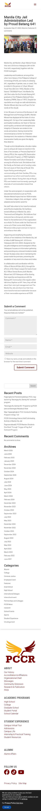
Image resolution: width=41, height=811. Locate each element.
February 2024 (9, 499)
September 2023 (10, 514)
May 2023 (7, 520)
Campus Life (9, 731)
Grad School (8, 587)
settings (24, 799)
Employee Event (10, 580)
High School (8, 590)
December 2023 (10, 503)
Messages (8, 681)
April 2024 (7, 492)
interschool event (10, 597)
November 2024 (10, 468)
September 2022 (10, 534)
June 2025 (8, 454)
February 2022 (9, 556)
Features (31, 28)
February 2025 (9, 457)
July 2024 (7, 482)
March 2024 (8, 496)
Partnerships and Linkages (13, 601)
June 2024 (8, 485)
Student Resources (12, 737)
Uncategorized (9, 622)
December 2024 (10, 464)
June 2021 (8, 559)
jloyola (8, 28)
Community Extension (13, 684)
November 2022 (10, 528)
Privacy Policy (10, 783)
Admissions (9, 728)
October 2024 (9, 471)
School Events (9, 611)
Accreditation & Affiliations (15, 675)
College (6, 573)
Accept (6, 807)
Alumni (24, 28)
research (7, 608)
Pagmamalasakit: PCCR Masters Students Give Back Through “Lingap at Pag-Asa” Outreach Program (19, 427)
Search (33, 386)
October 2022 (9, 531)
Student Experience (11, 618)
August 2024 (8, 479)
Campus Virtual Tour (13, 725)
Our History (9, 672)
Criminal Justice (10, 576)
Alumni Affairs (10, 754)
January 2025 (9, 461)
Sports (6, 615)
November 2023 (10, 506)
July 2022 (7, 542)
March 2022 (8, 552)
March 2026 (8, 450)
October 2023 (9, 510)
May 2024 (7, 489)
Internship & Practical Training (17, 734)
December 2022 (10, 524)
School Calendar (11, 713)
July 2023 (7, 517)
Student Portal (10, 710)
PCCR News (8, 604)
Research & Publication (14, 687)
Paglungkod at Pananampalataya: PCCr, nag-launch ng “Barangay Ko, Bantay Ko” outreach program (20, 399)
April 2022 (7, 549)
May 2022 (7, 545)
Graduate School (11, 707)
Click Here (19, 803)
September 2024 (10, 475)
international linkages (11, 594)
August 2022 (8, 538)
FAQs (6, 690)
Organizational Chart (13, 678)
